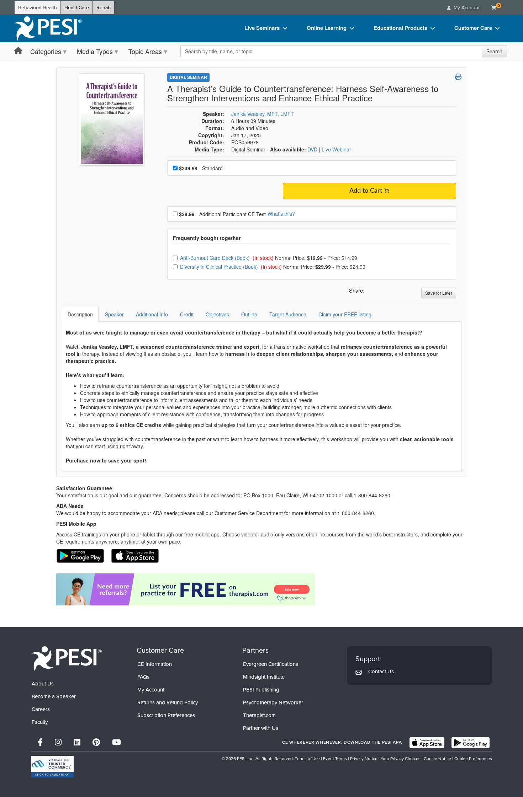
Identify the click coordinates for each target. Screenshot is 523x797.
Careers (41, 709)
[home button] (18, 51)
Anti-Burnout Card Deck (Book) (215, 257)
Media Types (95, 51)
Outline (249, 314)
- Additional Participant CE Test (222, 214)
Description (80, 314)
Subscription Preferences (166, 715)
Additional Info (152, 314)
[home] (48, 28)
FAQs (143, 677)
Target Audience (287, 314)
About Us (43, 684)
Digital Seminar (188, 77)
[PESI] (66, 658)
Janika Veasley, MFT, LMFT (262, 113)
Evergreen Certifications (270, 664)
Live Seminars (262, 28)
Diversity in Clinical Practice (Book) (219, 266)
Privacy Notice (363, 758)
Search (494, 51)
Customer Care (473, 28)
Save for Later (438, 293)
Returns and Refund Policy (167, 702)
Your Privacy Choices (401, 758)
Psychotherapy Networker (273, 702)
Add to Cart (365, 191)
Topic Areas (145, 51)
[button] (371, 292)
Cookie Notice (437, 758)
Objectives (217, 314)
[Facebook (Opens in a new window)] (40, 742)
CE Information (154, 664)
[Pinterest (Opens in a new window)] (96, 742)
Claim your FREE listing (344, 314)
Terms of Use (307, 758)
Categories (45, 51)
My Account (150, 690)
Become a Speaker (54, 696)
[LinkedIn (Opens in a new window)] (77, 742)
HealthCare (76, 7)
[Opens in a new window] (261, 589)
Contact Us (381, 671)
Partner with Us (260, 728)
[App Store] (427, 742)
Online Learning (327, 28)
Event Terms (335, 758)
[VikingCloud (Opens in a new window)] (52, 766)
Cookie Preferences (473, 758)
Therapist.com (259, 715)
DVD (313, 149)
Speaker (114, 314)
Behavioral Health (37, 7)
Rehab (103, 7)
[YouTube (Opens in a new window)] (116, 742)
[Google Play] (470, 742)
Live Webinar (336, 149)
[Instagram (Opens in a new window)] (58, 742)
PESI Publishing (261, 690)
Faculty (40, 722)
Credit (187, 314)
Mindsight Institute (264, 677)
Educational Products (400, 28)
